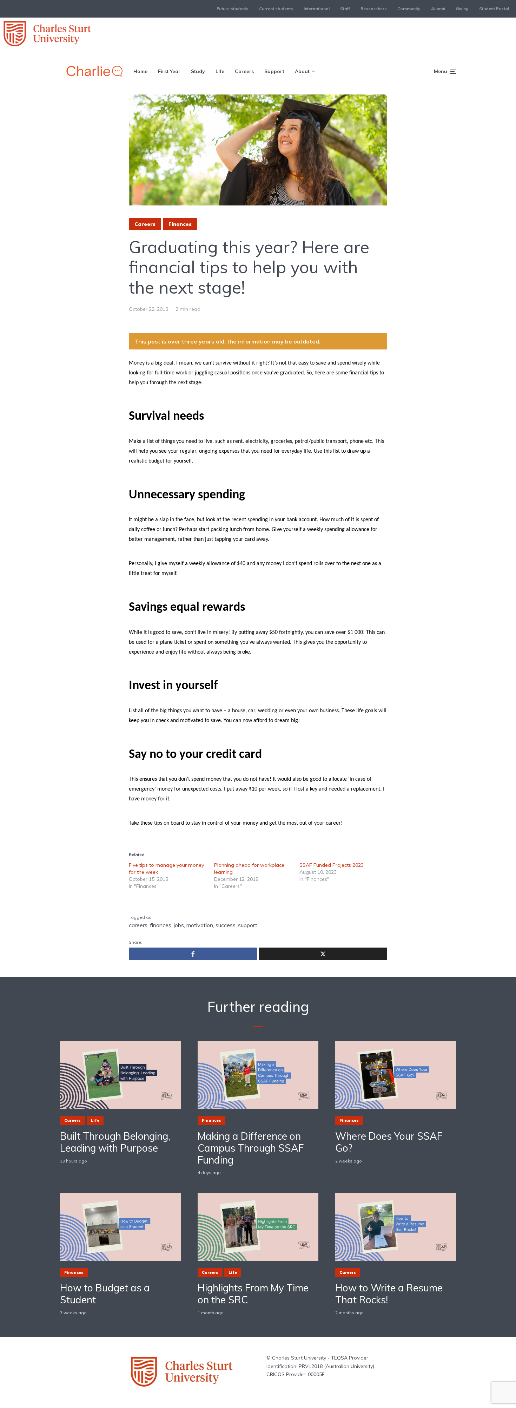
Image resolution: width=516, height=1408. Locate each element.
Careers (244, 71)
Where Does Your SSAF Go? (388, 1142)
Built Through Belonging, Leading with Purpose (115, 1142)
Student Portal (494, 8)
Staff (345, 8)
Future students (233, 8)
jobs (179, 925)
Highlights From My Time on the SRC (253, 1293)
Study (198, 71)
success (226, 925)
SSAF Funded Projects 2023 (331, 865)
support (247, 925)
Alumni (438, 8)
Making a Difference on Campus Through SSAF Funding (251, 1148)
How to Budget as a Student (105, 1293)
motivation (199, 925)
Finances (180, 224)
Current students (276, 8)
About (302, 71)
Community (409, 8)
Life (220, 71)
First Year (169, 71)
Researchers (373, 8)
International (317, 8)
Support (274, 71)
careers (138, 925)
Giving (462, 8)
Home (140, 71)
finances (160, 925)
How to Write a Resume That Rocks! (389, 1293)
